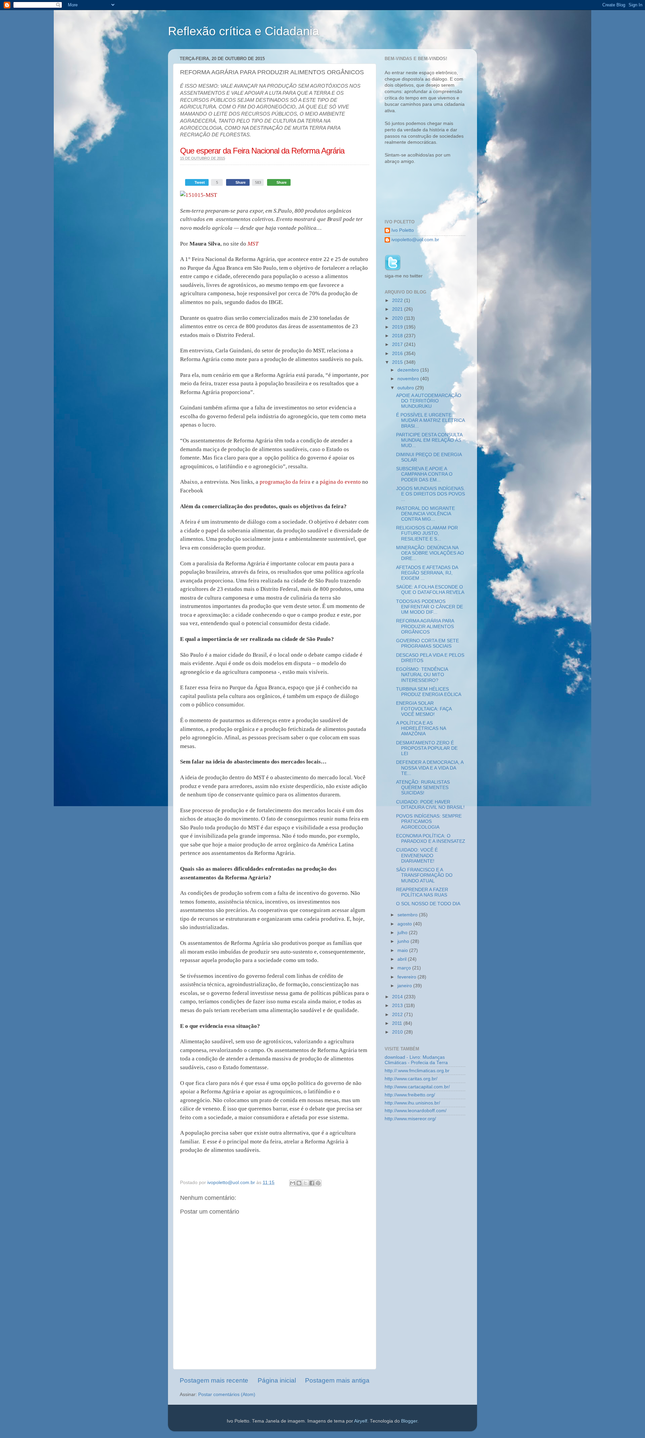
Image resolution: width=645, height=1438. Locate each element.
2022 (398, 300)
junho (404, 941)
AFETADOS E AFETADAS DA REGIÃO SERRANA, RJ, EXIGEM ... (427, 573)
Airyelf (360, 1421)
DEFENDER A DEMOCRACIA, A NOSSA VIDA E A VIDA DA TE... (429, 768)
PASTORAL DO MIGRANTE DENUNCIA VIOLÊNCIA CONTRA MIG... (425, 514)
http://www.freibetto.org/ (410, 1094)
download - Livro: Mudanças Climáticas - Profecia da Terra (416, 1060)
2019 (398, 327)
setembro (408, 914)
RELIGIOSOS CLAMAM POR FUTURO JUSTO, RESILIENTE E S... (427, 533)
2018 (398, 335)
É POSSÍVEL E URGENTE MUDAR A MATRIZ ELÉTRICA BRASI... (430, 420)
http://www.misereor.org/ (410, 1118)
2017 (398, 344)
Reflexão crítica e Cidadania (243, 31)
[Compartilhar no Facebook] (311, 1183)
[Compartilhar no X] (305, 1183)
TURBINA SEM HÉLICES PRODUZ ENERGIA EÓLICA (428, 692)
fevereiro (407, 976)
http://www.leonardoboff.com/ (415, 1110)
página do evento (340, 482)
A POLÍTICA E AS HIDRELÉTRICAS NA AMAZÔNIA (421, 728)
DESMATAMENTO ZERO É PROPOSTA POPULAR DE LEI (427, 748)
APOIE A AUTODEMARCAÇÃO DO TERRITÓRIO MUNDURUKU (428, 401)
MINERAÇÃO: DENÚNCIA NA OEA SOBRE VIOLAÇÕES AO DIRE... (430, 553)
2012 (398, 1014)
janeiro (405, 985)
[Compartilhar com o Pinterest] (318, 1183)
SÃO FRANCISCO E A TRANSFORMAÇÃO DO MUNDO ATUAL (424, 875)
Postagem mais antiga (337, 1380)
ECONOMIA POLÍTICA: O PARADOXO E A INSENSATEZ (430, 838)
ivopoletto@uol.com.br (415, 239)
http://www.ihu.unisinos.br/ (412, 1102)
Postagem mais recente (214, 1380)
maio (403, 950)
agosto (405, 923)
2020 (398, 318)
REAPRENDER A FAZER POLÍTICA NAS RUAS (422, 892)
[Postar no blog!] (299, 1183)
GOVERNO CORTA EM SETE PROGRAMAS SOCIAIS (427, 643)
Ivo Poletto (402, 230)
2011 (397, 1023)
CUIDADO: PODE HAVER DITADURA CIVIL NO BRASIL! (430, 804)
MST (253, 244)
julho (403, 932)
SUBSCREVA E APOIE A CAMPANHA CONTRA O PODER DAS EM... (424, 474)
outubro (406, 387)
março (404, 967)
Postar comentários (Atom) (226, 1394)
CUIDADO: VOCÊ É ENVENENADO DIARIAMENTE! (417, 855)
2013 (398, 1005)
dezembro (408, 370)
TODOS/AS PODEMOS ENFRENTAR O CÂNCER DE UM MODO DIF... (429, 607)
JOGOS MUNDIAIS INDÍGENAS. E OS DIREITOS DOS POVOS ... (430, 494)
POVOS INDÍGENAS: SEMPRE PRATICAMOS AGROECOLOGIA (429, 821)
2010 (398, 1032)
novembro (408, 378)
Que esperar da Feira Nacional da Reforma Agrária (262, 150)
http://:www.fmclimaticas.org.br (417, 1070)
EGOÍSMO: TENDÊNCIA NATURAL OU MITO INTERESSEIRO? (422, 675)
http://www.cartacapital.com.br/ (417, 1086)
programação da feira (285, 482)
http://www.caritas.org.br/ (411, 1078)
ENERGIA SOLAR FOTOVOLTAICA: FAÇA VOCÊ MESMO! (424, 708)
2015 (398, 362)
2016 (398, 353)
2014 (398, 996)
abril (402, 959)
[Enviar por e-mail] (292, 1183)
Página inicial (277, 1380)
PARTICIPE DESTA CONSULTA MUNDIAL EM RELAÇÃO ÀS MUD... (429, 440)
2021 (398, 309)
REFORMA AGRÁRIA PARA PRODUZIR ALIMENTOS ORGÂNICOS (425, 626)
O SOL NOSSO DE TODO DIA (428, 903)
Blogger (409, 1421)
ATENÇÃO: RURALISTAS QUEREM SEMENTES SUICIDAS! (423, 787)
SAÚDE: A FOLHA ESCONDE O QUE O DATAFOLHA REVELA (430, 589)
